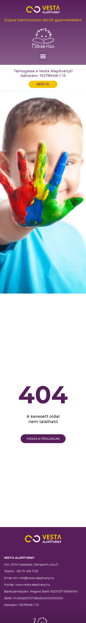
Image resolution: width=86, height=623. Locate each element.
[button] (43, 56)
